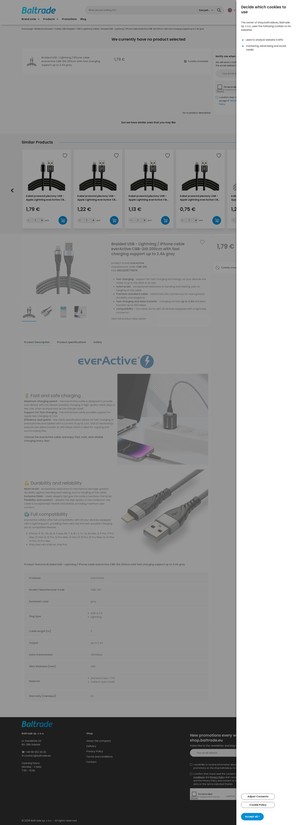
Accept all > (252, 816)
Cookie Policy (258, 805)
